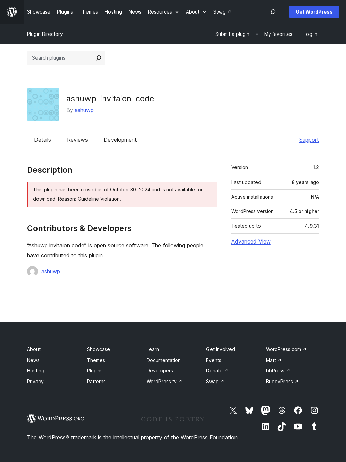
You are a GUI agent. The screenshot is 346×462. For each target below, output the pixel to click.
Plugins (95, 370)
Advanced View (251, 241)
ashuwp (84, 110)
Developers (160, 370)
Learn (153, 349)
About (34, 349)
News (33, 360)
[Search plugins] (98, 58)
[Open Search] (273, 12)
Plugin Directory (45, 34)
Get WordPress (314, 12)
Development (120, 139)
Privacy (35, 381)
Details (42, 139)
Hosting (35, 370)
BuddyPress (282, 381)
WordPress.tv (164, 381)
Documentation (164, 360)
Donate (217, 370)
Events (213, 360)
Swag (215, 381)
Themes (96, 360)
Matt (274, 360)
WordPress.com (286, 349)
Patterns (96, 381)
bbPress (278, 370)
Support (309, 139)
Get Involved (220, 349)
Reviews (77, 139)
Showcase (98, 349)
